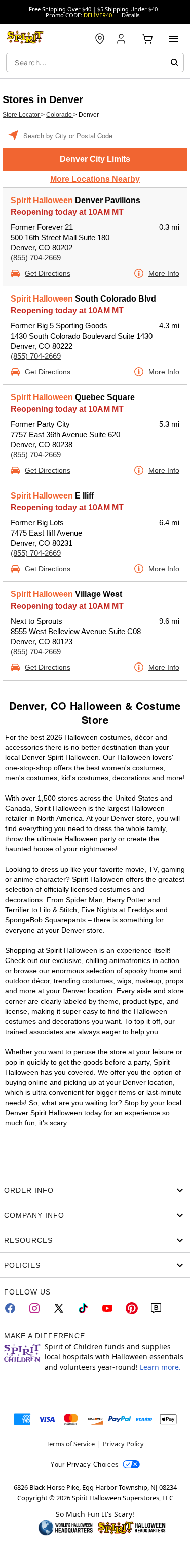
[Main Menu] (174, 38)
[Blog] (156, 1308)
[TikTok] (83, 1308)
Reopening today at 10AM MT (67, 212)
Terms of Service (70, 1443)
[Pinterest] (132, 1308)
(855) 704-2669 (36, 257)
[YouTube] (107, 1308)
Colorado (59, 114)
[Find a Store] (100, 38)
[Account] (122, 38)
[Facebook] (10, 1308)
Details (131, 15)
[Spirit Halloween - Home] (25, 38)
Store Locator (22, 114)
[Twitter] (59, 1308)
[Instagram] (34, 1308)
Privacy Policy (123, 1443)
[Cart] (147, 38)
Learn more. (160, 1367)
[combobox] (95, 62)
